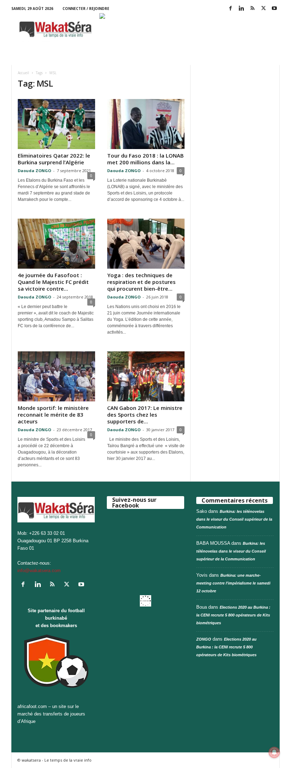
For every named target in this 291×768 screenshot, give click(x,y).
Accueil (23, 72)
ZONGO (203, 639)
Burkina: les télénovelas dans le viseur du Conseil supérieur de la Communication (234, 519)
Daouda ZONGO (34, 170)
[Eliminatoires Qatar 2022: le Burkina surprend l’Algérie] (56, 124)
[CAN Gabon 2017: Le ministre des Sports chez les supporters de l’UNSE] (146, 376)
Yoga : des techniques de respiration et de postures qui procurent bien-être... (141, 281)
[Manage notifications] (274, 752)
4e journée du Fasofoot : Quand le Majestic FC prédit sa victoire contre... (53, 281)
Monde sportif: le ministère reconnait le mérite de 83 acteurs (53, 414)
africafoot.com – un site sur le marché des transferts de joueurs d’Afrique (51, 714)
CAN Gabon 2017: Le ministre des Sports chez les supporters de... (144, 414)
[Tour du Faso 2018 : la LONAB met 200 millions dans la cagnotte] (146, 124)
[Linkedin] (241, 9)
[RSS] (252, 9)
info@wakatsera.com (39, 570)
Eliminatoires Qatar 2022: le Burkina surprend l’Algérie (54, 159)
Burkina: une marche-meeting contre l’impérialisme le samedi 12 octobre (233, 583)
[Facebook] (230, 9)
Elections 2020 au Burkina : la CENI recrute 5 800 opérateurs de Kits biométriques (233, 615)
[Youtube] (274, 9)
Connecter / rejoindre (85, 8)
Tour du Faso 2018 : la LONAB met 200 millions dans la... (145, 159)
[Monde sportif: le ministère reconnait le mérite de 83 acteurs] (56, 376)
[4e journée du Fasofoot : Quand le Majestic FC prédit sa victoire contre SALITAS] (56, 244)
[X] (263, 9)
